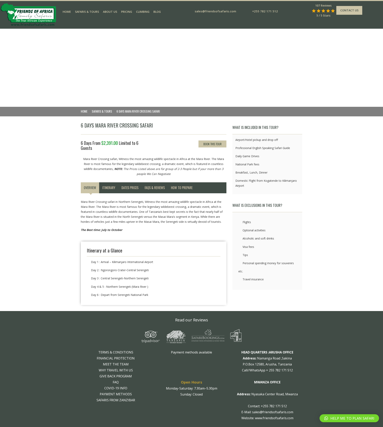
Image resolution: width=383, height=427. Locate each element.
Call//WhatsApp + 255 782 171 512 (267, 370)
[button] (349, 418)
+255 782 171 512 (265, 11)
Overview (90, 187)
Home (67, 12)
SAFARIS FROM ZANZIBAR (116, 400)
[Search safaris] (308, 10)
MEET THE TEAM (116, 364)
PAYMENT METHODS (116, 394)
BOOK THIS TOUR (212, 144)
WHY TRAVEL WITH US (116, 370)
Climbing (142, 12)
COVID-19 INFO (115, 388)
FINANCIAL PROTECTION (116, 358)
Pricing (126, 12)
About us (110, 12)
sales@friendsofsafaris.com (215, 11)
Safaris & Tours (87, 12)
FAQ (116, 382)
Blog (157, 12)
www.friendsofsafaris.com (274, 418)
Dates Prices (129, 187)
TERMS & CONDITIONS (115, 352)
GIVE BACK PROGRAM (116, 376)
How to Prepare (181, 187)
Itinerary (108, 187)
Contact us (349, 10)
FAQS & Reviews (155, 187)
